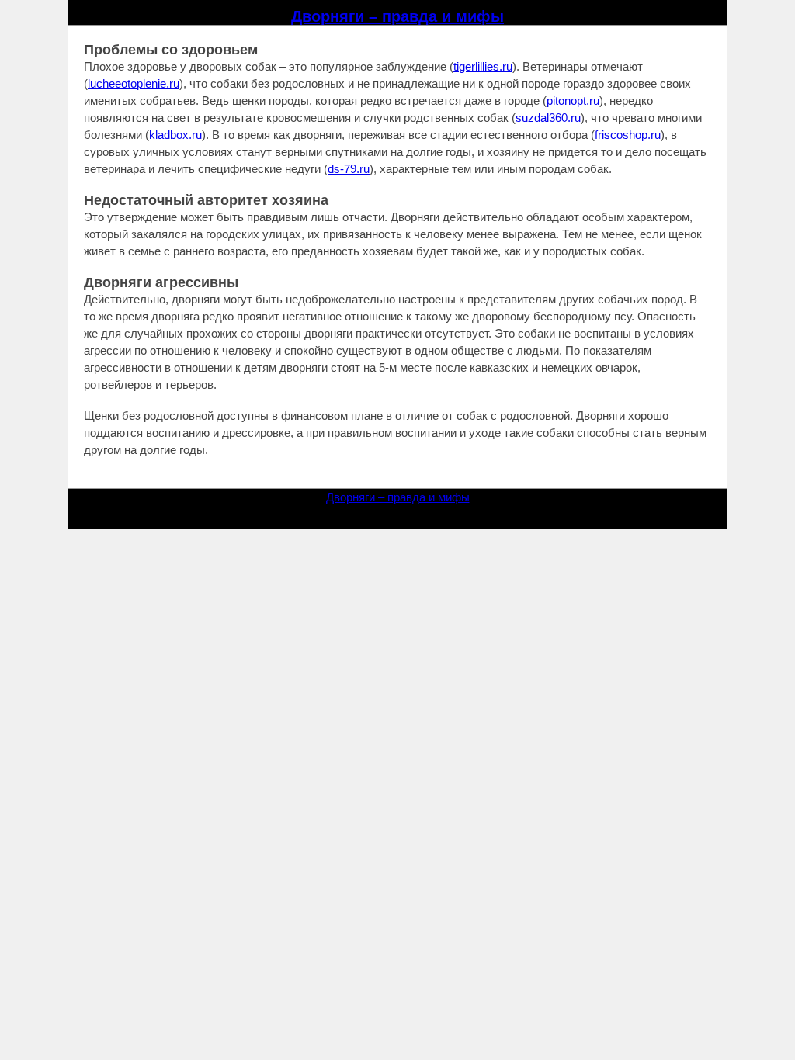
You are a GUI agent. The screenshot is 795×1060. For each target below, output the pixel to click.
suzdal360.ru (548, 117)
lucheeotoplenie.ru (133, 83)
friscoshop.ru (628, 134)
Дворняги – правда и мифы (397, 16)
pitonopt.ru (573, 100)
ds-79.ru (349, 168)
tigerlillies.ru (482, 66)
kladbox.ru (175, 134)
